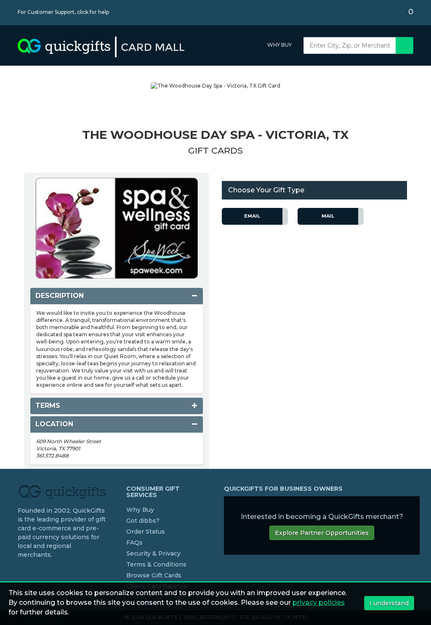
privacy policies (319, 602)
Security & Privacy (153, 553)
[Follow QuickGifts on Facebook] (21, 572)
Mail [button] (328, 216)
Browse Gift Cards (153, 575)
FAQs (134, 542)
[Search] (404, 45)
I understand (389, 603)
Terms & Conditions (156, 564)
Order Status (145, 531)
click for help (93, 12)
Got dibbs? (143, 520)
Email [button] (252, 216)
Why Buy (279, 45)
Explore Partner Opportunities (322, 533)
